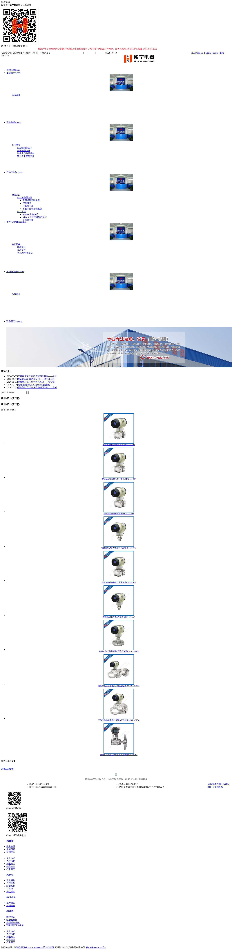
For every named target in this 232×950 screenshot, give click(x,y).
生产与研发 (16, 222)
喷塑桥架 (10, 917)
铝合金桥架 (11, 920)
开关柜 (9, 889)
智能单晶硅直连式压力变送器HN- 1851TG (118, 548)
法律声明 (50, 947)
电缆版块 (21, 247)
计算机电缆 (28, 206)
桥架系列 (10, 886)
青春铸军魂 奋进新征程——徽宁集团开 (36, 376)
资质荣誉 (13, 122)
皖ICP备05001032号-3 (96, 947)
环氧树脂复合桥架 (15, 925)
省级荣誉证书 (23, 150)
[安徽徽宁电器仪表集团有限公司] (140, 65)
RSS (193, 53)
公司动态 (10, 866)
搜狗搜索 (216, 784)
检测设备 (10, 905)
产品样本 (10, 891)
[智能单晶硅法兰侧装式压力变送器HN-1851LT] (118, 738)
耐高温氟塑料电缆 (31, 200)
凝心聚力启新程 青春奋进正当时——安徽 (37, 385)
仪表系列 (10, 883)
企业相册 (16, 95)
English (207, 53)
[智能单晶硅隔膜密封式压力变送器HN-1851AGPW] (118, 704)
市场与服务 (15, 271)
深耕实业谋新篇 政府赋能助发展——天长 (37, 387)
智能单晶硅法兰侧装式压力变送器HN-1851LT (118, 755)
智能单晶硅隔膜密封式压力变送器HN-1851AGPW (118, 720)
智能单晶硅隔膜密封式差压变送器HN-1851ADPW (118, 686)
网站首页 (13, 70)
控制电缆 (27, 203)
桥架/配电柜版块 (25, 253)
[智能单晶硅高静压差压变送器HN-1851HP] (118, 463)
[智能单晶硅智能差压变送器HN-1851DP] (118, 428)
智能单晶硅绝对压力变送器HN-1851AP (119, 617)
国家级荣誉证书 (24, 148)
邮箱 (222, 53)
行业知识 (10, 863)
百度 (210, 784)
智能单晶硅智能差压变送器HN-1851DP (119, 445)
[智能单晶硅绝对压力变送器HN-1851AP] (118, 600)
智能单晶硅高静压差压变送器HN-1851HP (119, 479)
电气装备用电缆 (24, 197)
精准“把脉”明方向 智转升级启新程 (34, 382)
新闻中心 (10, 852)
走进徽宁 (13, 73)
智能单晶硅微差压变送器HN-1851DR (119, 514)
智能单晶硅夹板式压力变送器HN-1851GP (119, 582)
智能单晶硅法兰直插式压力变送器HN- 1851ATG (118, 651)
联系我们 (14, 321)
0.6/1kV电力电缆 (30, 214)
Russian (215, 53)
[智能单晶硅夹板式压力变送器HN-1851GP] (118, 566)
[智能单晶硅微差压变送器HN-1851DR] (118, 497)
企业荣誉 (16, 145)
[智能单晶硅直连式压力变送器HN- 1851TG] (118, 531)
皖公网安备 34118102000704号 (31, 947)
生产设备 (16, 244)
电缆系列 (16, 195)
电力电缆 (21, 211)
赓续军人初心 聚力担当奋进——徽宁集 (36, 379)
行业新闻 (10, 869)
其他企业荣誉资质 (25, 156)
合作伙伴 (16, 294)
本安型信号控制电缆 (32, 209)
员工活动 (10, 858)
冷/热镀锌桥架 (13, 922)
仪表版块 (21, 250)
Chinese (199, 53)
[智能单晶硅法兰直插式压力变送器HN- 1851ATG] (118, 635)
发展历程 (10, 849)
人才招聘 (10, 861)
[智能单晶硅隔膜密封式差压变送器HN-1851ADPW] (118, 669)
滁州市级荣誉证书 (25, 153)
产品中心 (14, 172)
